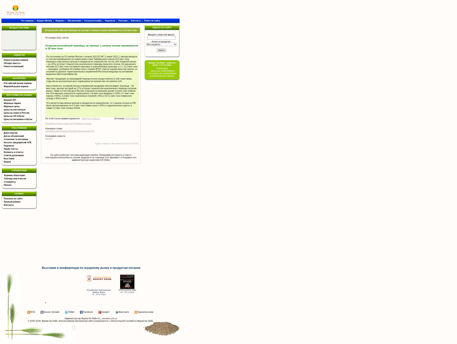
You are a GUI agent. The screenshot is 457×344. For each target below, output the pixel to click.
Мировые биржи (12, 103)
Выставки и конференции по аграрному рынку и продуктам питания (91, 267)
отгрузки (72, 131)
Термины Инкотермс (14, 175)
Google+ (106, 312)
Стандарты (10, 182)
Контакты (9, 205)
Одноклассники (145, 312)
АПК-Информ (132, 118)
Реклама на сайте (13, 198)
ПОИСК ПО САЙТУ (162, 27)
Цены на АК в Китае (14, 116)
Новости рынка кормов (16, 60)
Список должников (14, 155)
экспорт (91, 131)
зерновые (50, 131)
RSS (33, 312)
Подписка (9, 145)
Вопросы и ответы (13, 152)
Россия (48, 138)
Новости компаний (13, 66)
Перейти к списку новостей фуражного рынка (68, 123)
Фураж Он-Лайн (50, 321)
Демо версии (10, 133)
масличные (61, 131)
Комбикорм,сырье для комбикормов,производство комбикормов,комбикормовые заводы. (162, 72)
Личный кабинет (12, 202)
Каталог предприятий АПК (17, 142)
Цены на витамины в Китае (18, 119)
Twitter (71, 312)
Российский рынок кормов (18, 83)
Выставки (9, 158)
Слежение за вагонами (16, 139)
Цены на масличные (15, 109)
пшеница (81, 131)
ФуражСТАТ (10, 100)
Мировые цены (12, 106)
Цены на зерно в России (16, 113)
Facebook (88, 312)
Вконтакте (124, 312)
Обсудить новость (91, 118)
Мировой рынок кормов (16, 86)
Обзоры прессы (12, 63)
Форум (7, 162)
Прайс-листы (11, 149)
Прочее (8, 185)
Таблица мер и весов (15, 178)
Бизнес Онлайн (51, 312)
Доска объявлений (14, 136)
